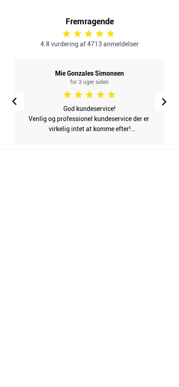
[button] (164, 102)
